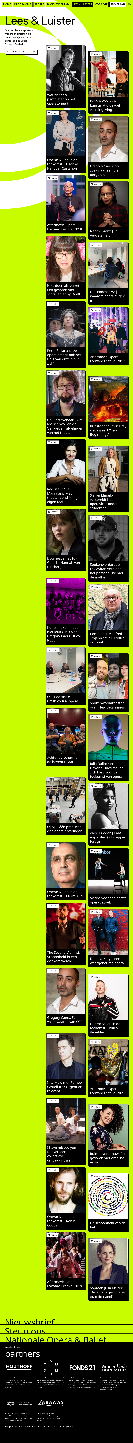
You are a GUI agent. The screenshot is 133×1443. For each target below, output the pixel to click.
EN (129, 4)
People (39, 4)
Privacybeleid (66, 1426)
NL (124, 4)
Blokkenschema (58, 4)
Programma (22, 4)
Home (7, 4)
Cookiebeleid (49, 1426)
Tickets (116, 4)
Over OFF (101, 4)
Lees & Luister (82, 4)
